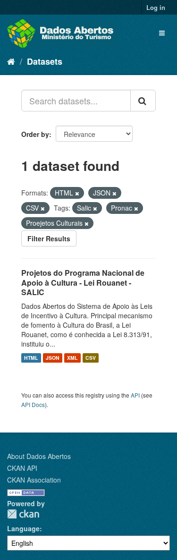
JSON (52, 357)
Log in (155, 7)
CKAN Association (34, 479)
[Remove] (77, 193)
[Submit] (143, 100)
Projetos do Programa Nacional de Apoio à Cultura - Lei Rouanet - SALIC (82, 282)
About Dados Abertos (39, 456)
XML (72, 357)
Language (23, 528)
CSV (90, 357)
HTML (31, 357)
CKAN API (22, 468)
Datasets (44, 61)
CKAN (23, 514)
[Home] (11, 61)
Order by (35, 134)
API (135, 395)
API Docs (33, 404)
